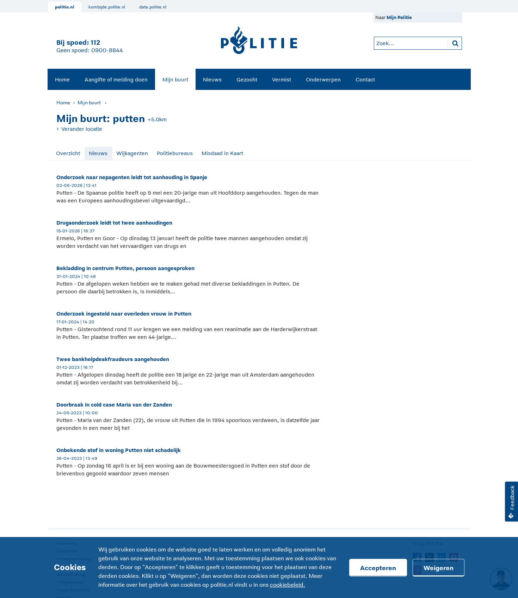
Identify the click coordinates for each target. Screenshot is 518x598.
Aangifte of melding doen (116, 79)
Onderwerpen (323, 79)
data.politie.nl (152, 7)
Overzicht (68, 153)
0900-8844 (107, 50)
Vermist (281, 79)
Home (62, 79)
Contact (365, 79)
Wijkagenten (132, 153)
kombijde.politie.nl (106, 7)
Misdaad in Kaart (222, 153)
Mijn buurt (175, 79)
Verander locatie (81, 129)
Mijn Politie (399, 17)
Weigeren (439, 568)
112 (95, 42)
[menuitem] (62, 79)
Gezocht (246, 79)
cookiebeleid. (287, 584)
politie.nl (64, 7)
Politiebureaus (175, 153)
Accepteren (378, 568)
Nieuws (212, 79)
